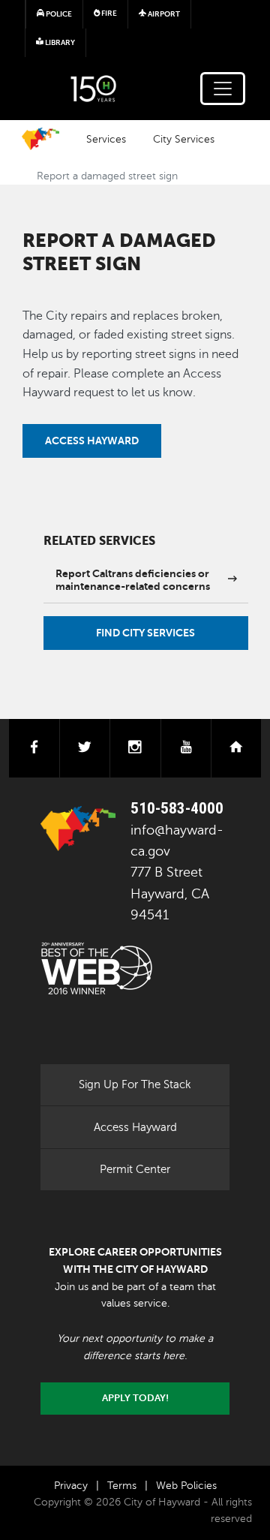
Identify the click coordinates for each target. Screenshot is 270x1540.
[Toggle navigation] (222, 88)
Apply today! (135, 1398)
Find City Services (145, 633)
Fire (108, 13)
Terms (121, 1485)
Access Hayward (92, 441)
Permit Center (135, 1169)
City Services (183, 139)
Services (106, 139)
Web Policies (186, 1485)
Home (40, 139)
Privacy (71, 1485)
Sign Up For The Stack (135, 1084)
